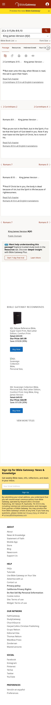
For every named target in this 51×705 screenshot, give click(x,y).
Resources (16, 47)
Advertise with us (15, 578)
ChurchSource (13, 622)
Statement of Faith (15, 538)
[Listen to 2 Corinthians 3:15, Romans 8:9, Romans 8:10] (33, 56)
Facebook (11, 659)
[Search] (46, 30)
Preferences (12, 693)
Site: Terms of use (15, 599)
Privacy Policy (31, 513)
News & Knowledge (16, 535)
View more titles (25, 420)
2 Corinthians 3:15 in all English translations (23, 82)
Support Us (12, 555)
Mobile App (12, 542)
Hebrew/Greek (30, 47)
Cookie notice (13, 596)
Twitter (10, 673)
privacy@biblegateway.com (15, 515)
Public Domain (15, 236)
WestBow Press (14, 640)
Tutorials (11, 572)
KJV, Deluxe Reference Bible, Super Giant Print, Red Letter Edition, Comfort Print (23, 331)
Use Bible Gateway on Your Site (21, 575)
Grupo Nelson (13, 629)
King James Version (17, 231)
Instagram (12, 663)
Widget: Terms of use (17, 603)
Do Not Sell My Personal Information (25, 592)
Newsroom (12, 552)
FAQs (9, 568)
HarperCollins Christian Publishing (23, 626)
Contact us (12, 582)
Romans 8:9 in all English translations (20, 146)
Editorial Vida (13, 633)
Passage (5, 47)
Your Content (44, 47)
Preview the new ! (25, 10)
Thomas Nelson (14, 636)
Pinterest (11, 666)
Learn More (36, 257)
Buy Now (16, 349)
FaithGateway (13, 615)
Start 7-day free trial (15, 257)
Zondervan (12, 643)
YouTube (11, 676)
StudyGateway (13, 619)
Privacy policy (13, 585)
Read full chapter (11, 79)
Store (9, 545)
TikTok (10, 670)
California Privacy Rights (19, 589)
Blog (9, 549)
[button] (47, 4)
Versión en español (16, 689)
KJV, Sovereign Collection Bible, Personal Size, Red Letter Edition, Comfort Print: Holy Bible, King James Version (25, 391)
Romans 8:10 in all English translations (21, 200)
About (10, 531)
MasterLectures (14, 646)
